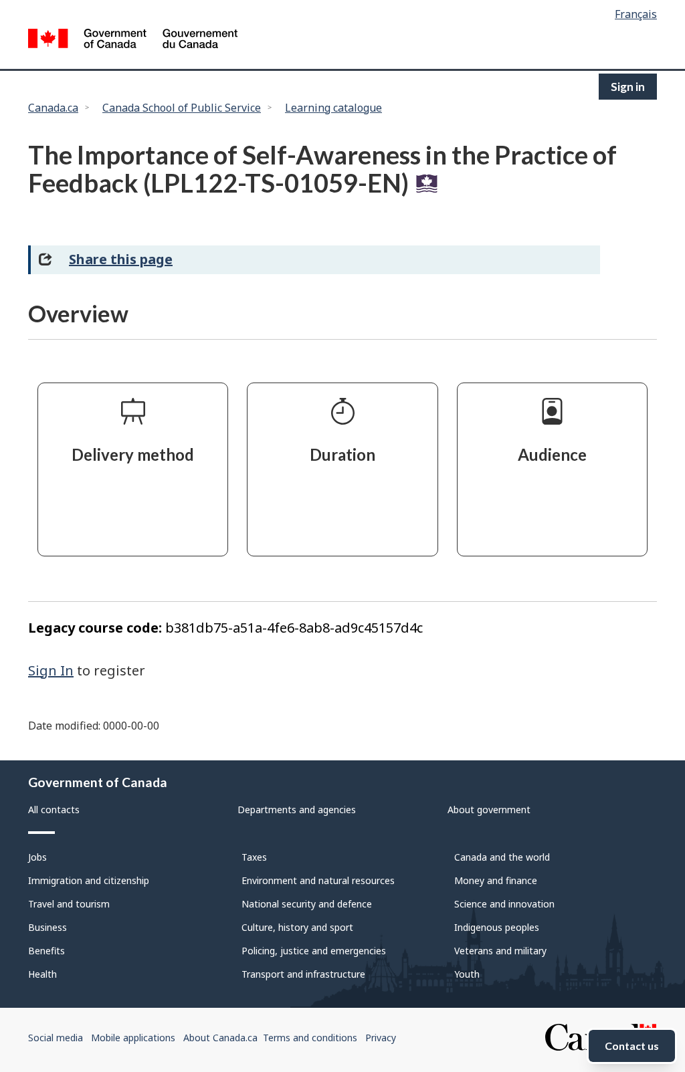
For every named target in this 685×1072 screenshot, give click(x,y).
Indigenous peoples (496, 927)
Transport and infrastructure (303, 974)
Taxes (254, 857)
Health (42, 974)
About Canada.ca (220, 1037)
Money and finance (495, 880)
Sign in (628, 87)
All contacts (54, 809)
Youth (467, 974)
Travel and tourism (69, 903)
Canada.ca (53, 107)
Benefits (46, 950)
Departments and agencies (296, 809)
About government (489, 809)
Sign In (51, 670)
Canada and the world (502, 857)
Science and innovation (504, 903)
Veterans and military (500, 950)
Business (47, 927)
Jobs (37, 857)
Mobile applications (133, 1037)
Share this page (121, 259)
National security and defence (306, 903)
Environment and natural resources (318, 880)
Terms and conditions (310, 1037)
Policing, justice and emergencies (313, 950)
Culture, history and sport (297, 927)
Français (636, 14)
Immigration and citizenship (88, 880)
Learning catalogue (333, 107)
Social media (55, 1037)
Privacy (380, 1037)
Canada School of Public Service (181, 107)
